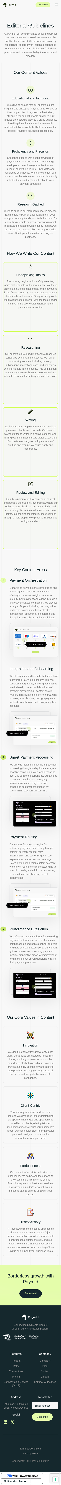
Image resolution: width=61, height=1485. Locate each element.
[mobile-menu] (55, 5)
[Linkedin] (5, 1422)
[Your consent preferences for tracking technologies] (55, 1480)
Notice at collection (15, 1481)
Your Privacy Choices (25, 1475)
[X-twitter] (12, 1422)
